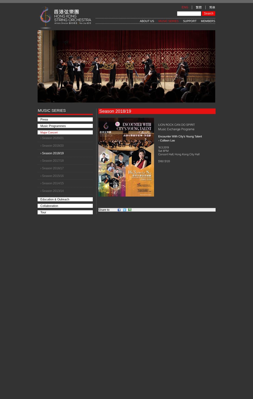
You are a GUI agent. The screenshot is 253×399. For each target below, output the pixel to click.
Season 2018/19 (53, 153)
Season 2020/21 (53, 138)
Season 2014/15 (53, 183)
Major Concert (49, 132)
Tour (43, 212)
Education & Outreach (54, 199)
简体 (212, 7)
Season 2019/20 (53, 145)
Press (44, 119)
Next (221, 62)
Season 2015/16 (53, 175)
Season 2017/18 (53, 160)
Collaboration (49, 205)
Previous (32, 62)
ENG (185, 7)
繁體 (199, 7)
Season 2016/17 (53, 168)
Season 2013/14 (53, 190)
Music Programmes (53, 126)
